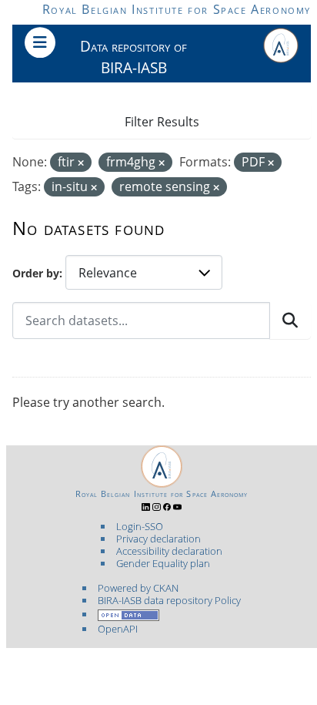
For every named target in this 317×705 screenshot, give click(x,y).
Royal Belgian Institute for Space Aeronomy (176, 9)
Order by (35, 273)
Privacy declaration (158, 539)
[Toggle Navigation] (40, 42)
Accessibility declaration (169, 551)
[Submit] (290, 320)
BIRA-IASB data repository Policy (169, 600)
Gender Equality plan (163, 563)
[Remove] (81, 163)
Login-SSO (139, 526)
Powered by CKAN (138, 588)
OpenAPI (118, 629)
